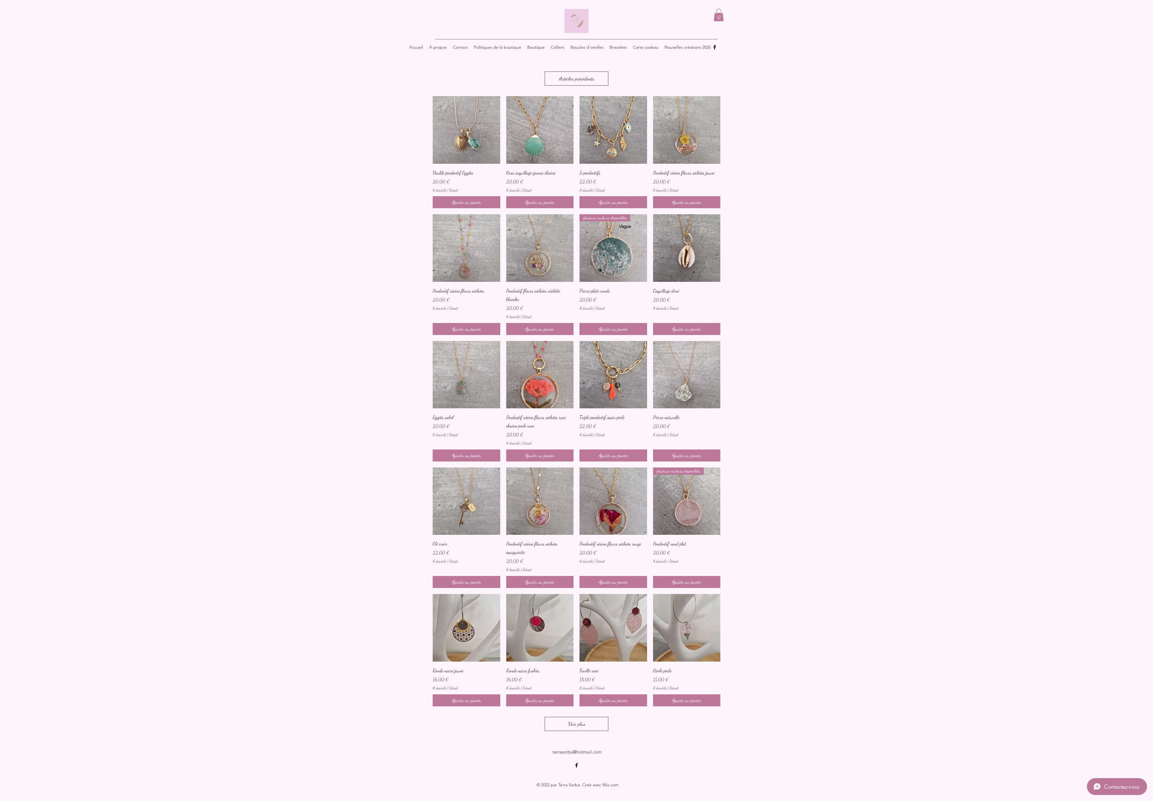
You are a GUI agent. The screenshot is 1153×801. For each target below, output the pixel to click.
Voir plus (576, 723)
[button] (718, 15)
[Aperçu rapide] (466, 130)
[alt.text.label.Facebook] (715, 47)
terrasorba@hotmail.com (577, 752)
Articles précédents (576, 78)
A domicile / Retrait (445, 190)
